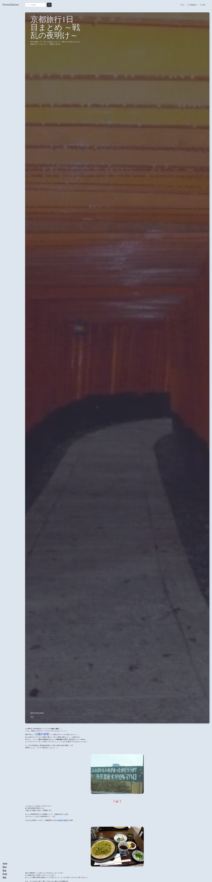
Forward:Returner (11, 4)
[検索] (49, 5)
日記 (31, 717)
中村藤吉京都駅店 (62, 820)
